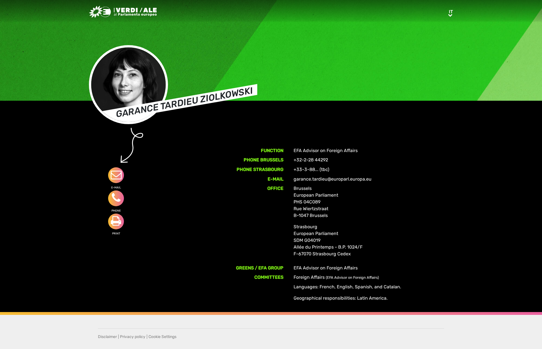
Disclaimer (107, 336)
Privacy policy (132, 336)
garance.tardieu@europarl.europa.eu (332, 179)
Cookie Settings (162, 336)
